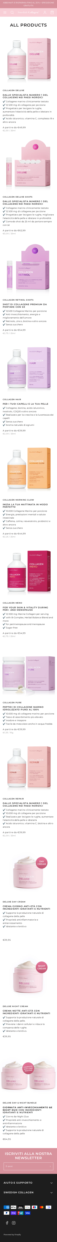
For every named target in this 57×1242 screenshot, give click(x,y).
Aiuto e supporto (18, 1182)
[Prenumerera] (50, 1166)
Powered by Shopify (12, 1235)
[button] (5, 12)
